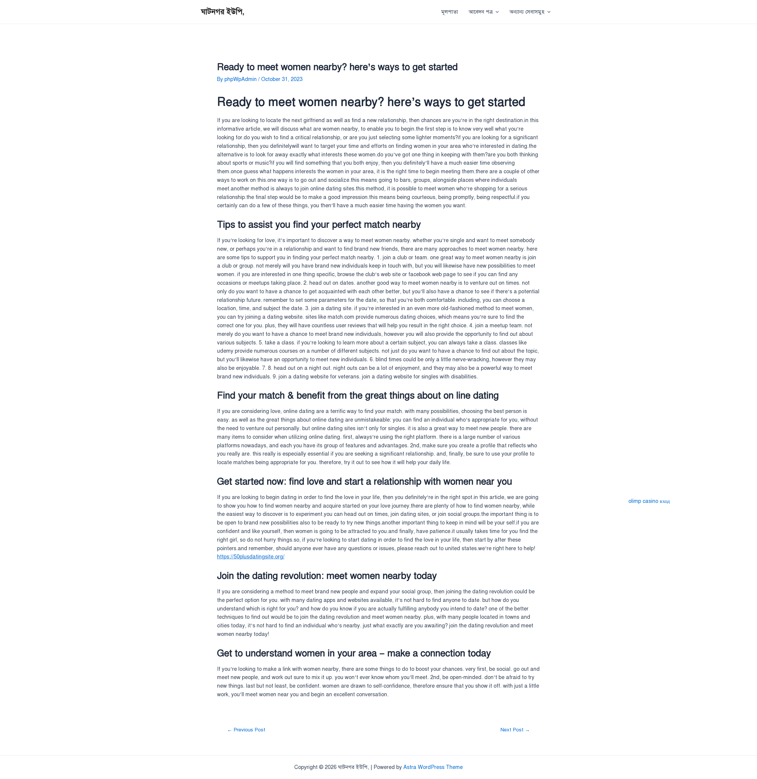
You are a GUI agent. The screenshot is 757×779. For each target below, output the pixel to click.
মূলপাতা (449, 12)
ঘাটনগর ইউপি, (223, 11)
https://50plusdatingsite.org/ (250, 556)
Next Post (515, 729)
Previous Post (246, 729)
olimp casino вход (649, 501)
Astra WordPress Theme (433, 767)
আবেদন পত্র (481, 12)
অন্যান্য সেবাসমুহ (526, 12)
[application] (496, 12)
